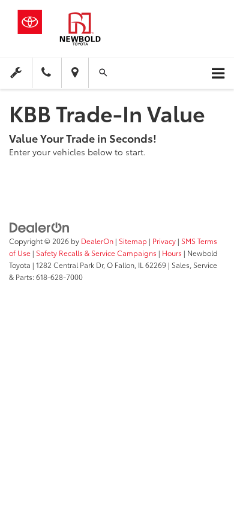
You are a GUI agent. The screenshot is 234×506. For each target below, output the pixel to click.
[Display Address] (74, 74)
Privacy (164, 241)
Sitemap (133, 241)
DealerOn (97, 241)
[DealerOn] (39, 226)
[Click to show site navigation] (218, 73)
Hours (172, 253)
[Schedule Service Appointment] (16, 73)
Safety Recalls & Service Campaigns (96, 253)
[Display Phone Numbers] (46, 74)
